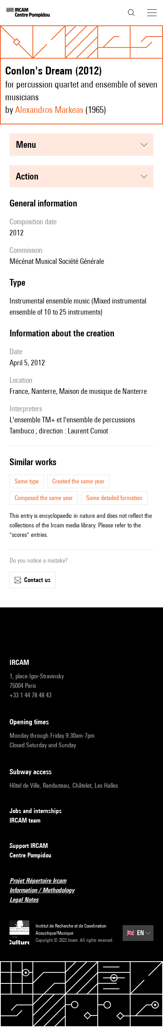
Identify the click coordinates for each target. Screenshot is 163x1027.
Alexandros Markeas (49, 109)
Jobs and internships (35, 811)
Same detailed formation (114, 498)
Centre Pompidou (30, 855)
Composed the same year (44, 498)
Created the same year (78, 481)
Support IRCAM (28, 845)
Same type (27, 481)
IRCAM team (24, 820)
